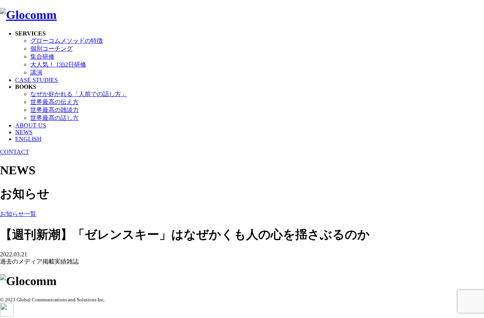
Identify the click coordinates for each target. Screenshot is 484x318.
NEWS (24, 132)
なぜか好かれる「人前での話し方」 (78, 94)
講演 (36, 72)
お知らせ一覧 (18, 214)
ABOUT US (30, 125)
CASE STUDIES (36, 80)
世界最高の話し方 (54, 118)
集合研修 (42, 56)
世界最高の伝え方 (54, 102)
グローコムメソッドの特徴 (66, 40)
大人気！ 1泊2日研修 (58, 64)
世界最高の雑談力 (54, 110)
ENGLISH (28, 139)
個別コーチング (51, 48)
